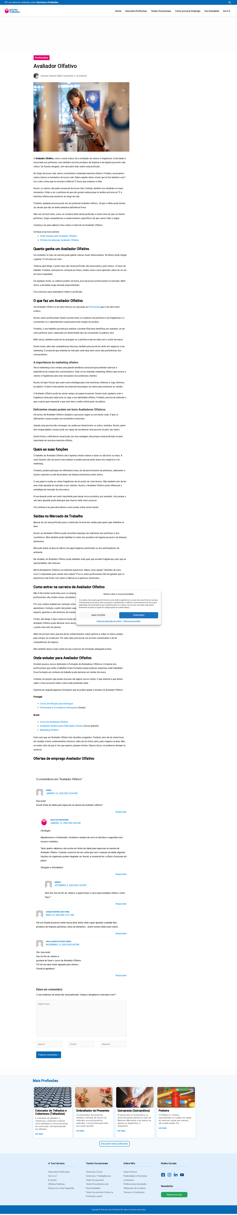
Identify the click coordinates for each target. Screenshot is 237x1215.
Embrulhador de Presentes (92, 1110)
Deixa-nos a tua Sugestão (61, 1188)
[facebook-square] (164, 1175)
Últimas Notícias (56, 1184)
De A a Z (52, 1176)
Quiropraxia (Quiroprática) (134, 1110)
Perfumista (94, 307)
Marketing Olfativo (49, 730)
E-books (52, 1180)
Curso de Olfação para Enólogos (56, 703)
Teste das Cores (94, 1172)
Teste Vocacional (94, 1180)
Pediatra (164, 1110)
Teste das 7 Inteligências (98, 1176)
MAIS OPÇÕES (98, 615)
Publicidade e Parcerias (135, 1176)
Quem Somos (130, 1172)
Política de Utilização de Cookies (109, 621)
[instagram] (170, 1175)
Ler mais (39, 1134)
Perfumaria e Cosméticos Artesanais (58, 707)
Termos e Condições (134, 1192)
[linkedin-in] (176, 1175)
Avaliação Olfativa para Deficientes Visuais (61, 726)
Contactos (128, 1180)
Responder (121, 812)
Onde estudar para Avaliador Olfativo (59, 236)
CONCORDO (138, 615)
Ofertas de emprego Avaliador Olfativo (59, 240)
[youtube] (183, 1175)
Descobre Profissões (59, 1172)
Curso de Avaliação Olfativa (54, 722)
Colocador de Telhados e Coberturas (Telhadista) (51, 1112)
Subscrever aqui (174, 1194)
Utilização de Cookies (134, 1188)
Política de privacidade (131, 621)
